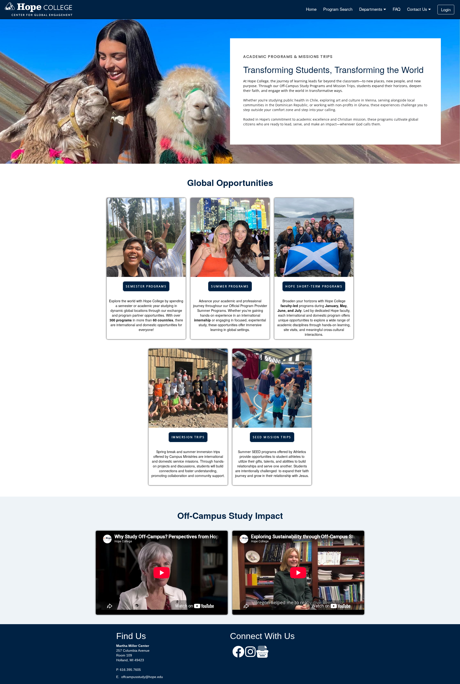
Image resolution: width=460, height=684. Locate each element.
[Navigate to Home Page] (39, 9)
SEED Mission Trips (272, 437)
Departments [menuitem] (371, 9)
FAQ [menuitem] (396, 9)
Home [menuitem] (311, 9)
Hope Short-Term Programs (313, 286)
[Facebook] (238, 652)
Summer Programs (230, 286)
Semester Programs (146, 286)
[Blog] (262, 652)
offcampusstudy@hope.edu (142, 677)
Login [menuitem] (446, 9)
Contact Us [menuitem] (417, 9)
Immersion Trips (188, 437)
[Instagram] (250, 652)
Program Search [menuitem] (337, 9)
